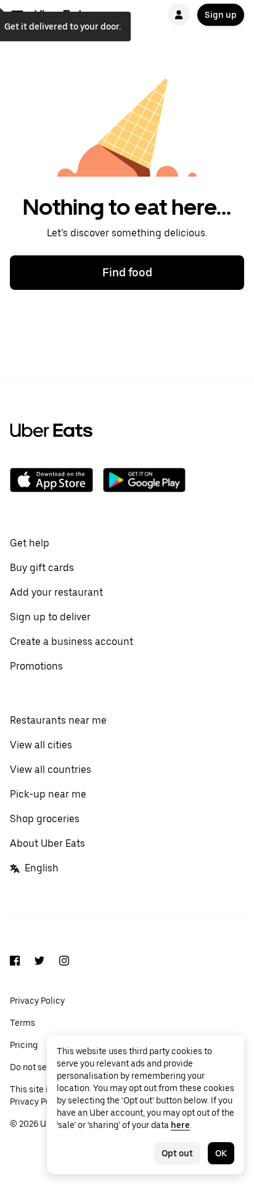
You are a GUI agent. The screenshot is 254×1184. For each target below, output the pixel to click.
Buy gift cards (42, 568)
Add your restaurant (56, 592)
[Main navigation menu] (17, 15)
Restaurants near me (58, 720)
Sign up (221, 15)
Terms (22, 1023)
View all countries (50, 769)
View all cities (41, 745)
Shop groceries (45, 819)
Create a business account (71, 641)
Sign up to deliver (50, 617)
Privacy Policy (37, 1001)
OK (221, 1153)
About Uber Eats (47, 843)
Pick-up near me (48, 794)
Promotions (36, 666)
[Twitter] (39, 962)
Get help (29, 543)
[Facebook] (15, 962)
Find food (127, 272)
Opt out (177, 1153)
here (180, 1125)
